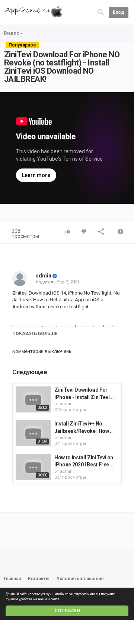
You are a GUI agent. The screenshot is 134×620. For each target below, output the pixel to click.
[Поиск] (100, 11)
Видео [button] (11, 33)
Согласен (67, 610)
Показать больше (34, 333)
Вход (118, 12)
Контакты (39, 578)
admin (43, 276)
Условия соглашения (80, 578)
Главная (12, 578)
